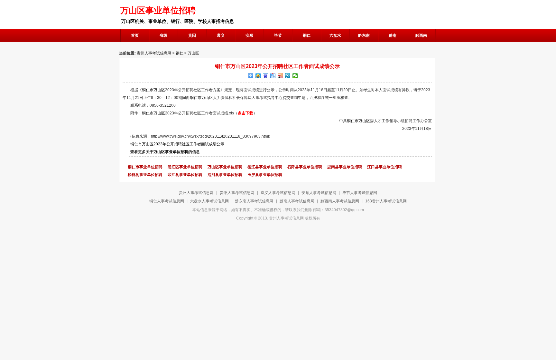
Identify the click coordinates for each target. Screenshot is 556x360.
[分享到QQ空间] (258, 75)
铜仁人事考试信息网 (166, 201)
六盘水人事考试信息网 (209, 201)
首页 (135, 35)
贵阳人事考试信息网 (237, 192)
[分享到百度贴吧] (273, 75)
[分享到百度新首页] (265, 75)
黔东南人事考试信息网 (254, 201)
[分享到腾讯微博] (288, 75)
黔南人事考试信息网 (297, 201)
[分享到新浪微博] (280, 75)
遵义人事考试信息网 (278, 192)
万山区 (193, 53)
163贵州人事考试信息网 (386, 201)
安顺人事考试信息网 (318, 192)
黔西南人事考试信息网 (339, 201)
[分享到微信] (295, 75)
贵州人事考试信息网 (154, 53)
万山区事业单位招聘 (170, 152)
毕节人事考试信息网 (359, 192)
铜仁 (179, 53)
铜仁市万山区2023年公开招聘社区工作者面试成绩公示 (177, 144)
